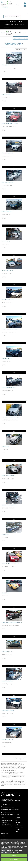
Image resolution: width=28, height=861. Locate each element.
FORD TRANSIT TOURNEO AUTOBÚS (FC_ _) (11, 417)
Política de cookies (6, 824)
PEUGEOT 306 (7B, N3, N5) (7, 681)
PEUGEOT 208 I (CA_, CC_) (7, 651)
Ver (14, 79)
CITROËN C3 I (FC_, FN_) (7, 358)
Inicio (17, 820)
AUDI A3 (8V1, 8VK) (5, 446)
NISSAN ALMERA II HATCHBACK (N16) (9, 329)
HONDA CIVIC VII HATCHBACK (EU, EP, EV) (10, 563)
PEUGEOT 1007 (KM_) (6, 94)
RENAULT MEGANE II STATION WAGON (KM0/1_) (12, 622)
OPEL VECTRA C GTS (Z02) (7, 270)
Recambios (18, 822)
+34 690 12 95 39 (10, 807)
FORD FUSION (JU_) (6, 241)
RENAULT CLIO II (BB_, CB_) (7, 153)
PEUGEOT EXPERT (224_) (7, 211)
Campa (17, 824)
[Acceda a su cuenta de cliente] (25, 3)
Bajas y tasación (19, 827)
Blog (17, 831)
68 (23, 758)
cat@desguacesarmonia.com (9, 812)
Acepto (14, 855)
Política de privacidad (7, 820)
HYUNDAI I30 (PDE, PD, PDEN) (8, 710)
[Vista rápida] (26, 54)
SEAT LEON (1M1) (5, 534)
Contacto (18, 829)
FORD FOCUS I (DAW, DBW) (7, 182)
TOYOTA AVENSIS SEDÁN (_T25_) (9, 387)
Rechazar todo (14, 859)
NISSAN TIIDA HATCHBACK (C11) (8, 475)
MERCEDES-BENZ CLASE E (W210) (9, 505)
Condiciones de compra (7, 825)
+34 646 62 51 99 (15, 809)
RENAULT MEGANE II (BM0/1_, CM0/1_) (10, 65)
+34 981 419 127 (3, 7)
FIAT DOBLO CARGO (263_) (7, 299)
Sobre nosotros (19, 825)
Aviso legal (4, 822)
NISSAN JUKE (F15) (5, 593)
